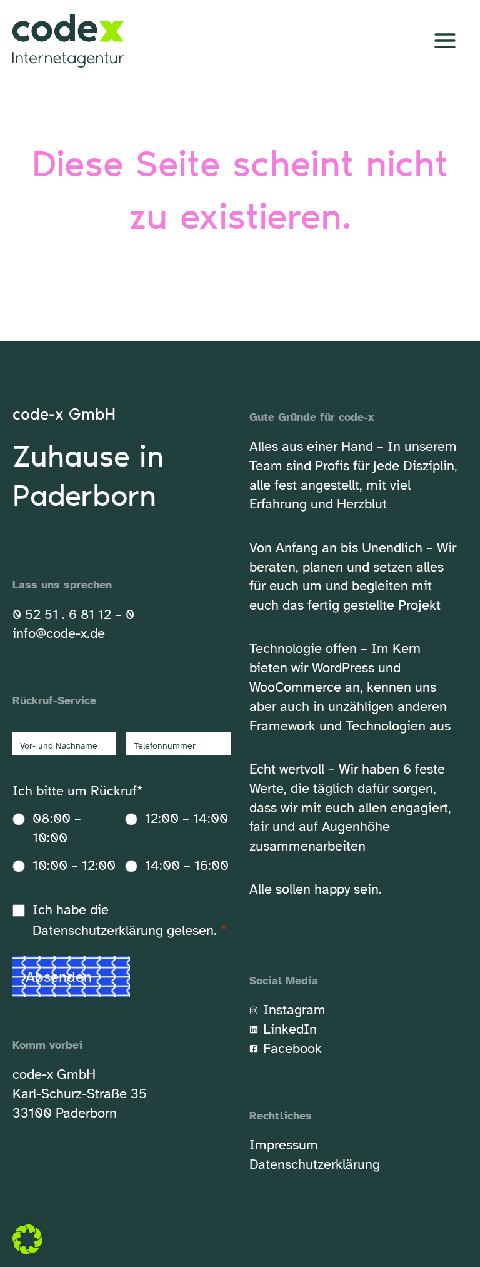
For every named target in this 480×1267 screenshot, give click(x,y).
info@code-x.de (58, 633)
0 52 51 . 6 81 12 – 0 (73, 614)
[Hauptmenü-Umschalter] (445, 41)
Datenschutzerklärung (97, 930)
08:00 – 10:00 (56, 828)
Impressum (283, 1144)
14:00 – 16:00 (187, 865)
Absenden (59, 976)
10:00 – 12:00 (74, 865)
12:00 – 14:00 (186, 818)
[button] (27, 1239)
